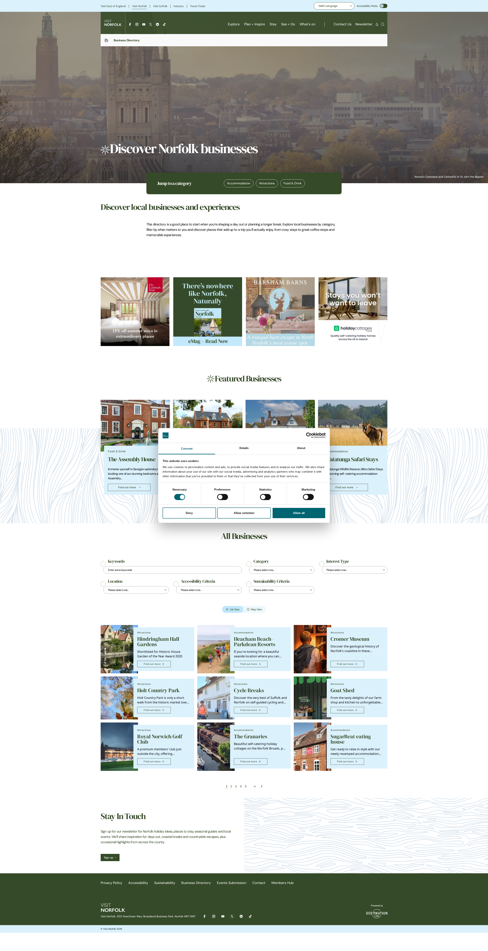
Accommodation (238, 183)
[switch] (222, 497)
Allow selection (244, 513)
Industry (179, 6)
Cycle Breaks (249, 690)
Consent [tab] (187, 448)
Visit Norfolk (139, 6)
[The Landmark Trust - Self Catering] (135, 311)
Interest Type (337, 561)
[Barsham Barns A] (280, 311)
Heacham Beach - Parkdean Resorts (254, 641)
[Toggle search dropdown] (382, 24)
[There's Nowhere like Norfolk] (207, 311)
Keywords (116, 561)
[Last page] (261, 786)
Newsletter (363, 24)
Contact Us (343, 24)
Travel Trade (197, 6)
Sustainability (164, 883)
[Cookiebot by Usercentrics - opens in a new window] (309, 435)
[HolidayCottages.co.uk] (353, 311)
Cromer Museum (350, 639)
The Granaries (250, 736)
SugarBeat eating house (351, 739)
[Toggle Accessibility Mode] (383, 6)
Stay (273, 24)
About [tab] (301, 448)
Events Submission (231, 883)
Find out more (127, 487)
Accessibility (138, 883)
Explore (234, 24)
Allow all (299, 513)
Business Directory (196, 883)
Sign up (108, 857)
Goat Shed (342, 690)
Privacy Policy (111, 883)
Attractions (267, 183)
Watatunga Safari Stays (351, 459)
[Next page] (254, 786)
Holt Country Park (158, 690)
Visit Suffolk (160, 6)
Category (261, 561)
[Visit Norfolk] (113, 23)
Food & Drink (292, 183)
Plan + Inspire (254, 24)
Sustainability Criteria (271, 581)
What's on (307, 24)
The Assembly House (131, 459)
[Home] (106, 40)
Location (115, 581)
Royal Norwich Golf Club (159, 739)
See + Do (288, 24)
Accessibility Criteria (198, 581)
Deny (189, 513)
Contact (258, 883)
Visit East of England (113, 6)
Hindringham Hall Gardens (158, 641)
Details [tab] (244, 448)
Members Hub (282, 883)
